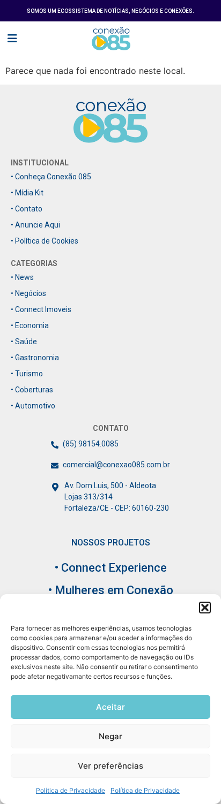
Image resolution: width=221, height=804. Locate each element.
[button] (205, 607)
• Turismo (27, 373)
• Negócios (28, 293)
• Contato (26, 208)
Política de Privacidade (70, 790)
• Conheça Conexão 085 (51, 176)
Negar (110, 736)
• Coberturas (32, 389)
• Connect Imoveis (41, 309)
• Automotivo (33, 405)
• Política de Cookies (44, 241)
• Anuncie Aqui (35, 225)
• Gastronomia (35, 357)
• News (22, 277)
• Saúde (24, 341)
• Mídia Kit (27, 192)
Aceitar (110, 707)
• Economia (30, 325)
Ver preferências (110, 766)
